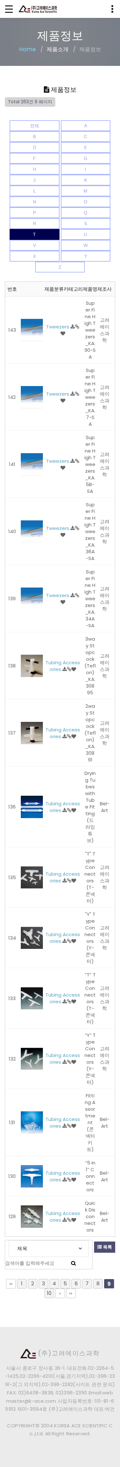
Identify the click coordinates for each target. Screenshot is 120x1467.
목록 (107, 1247)
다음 (60, 1293)
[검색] (73, 1263)
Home (27, 49)
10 (49, 1293)
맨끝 (71, 1293)
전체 (34, 125)
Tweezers (58, 326)
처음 (11, 1284)
